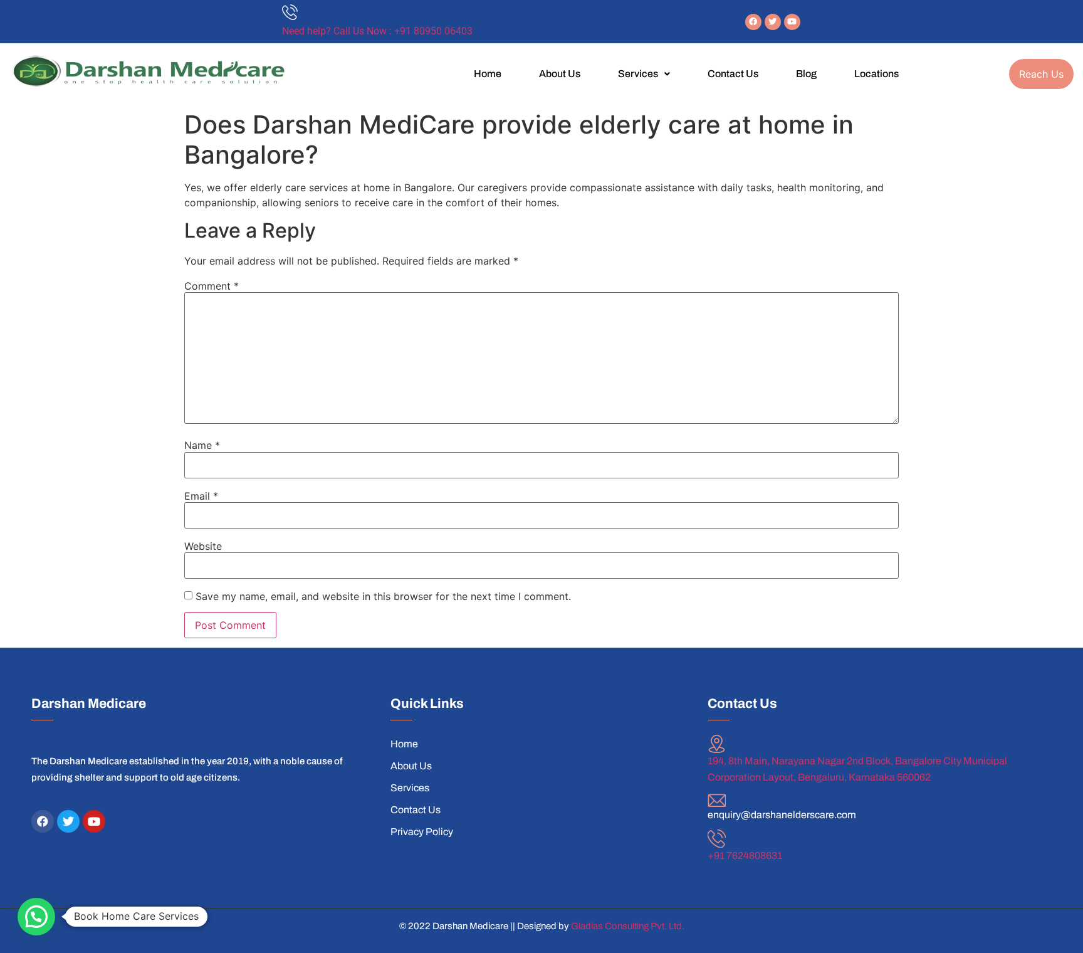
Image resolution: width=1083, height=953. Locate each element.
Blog (806, 73)
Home (487, 73)
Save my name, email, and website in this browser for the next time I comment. (383, 596)
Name (202, 445)
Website (203, 546)
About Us (559, 73)
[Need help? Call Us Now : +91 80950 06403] (290, 12)
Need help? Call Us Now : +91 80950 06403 (377, 31)
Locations (876, 73)
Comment (211, 286)
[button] (644, 74)
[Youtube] (792, 22)
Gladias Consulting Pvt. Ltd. (627, 926)
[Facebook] (753, 22)
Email (201, 496)
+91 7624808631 (745, 855)
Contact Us (733, 73)
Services (638, 73)
